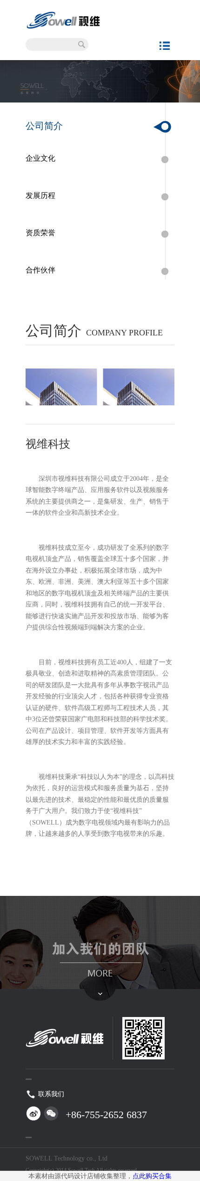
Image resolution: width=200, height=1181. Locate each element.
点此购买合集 (152, 1176)
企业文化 (40, 158)
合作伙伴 (40, 270)
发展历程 (40, 195)
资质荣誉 (40, 233)
